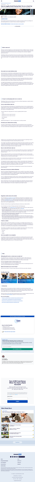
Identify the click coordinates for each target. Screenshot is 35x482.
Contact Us (19, 462)
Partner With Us (3, 464)
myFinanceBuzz (3, 465)
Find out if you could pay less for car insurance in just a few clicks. (12, 300)
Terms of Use (14, 478)
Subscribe (19, 464)
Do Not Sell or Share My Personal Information (17, 477)
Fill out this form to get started (10, 331)
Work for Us (19, 460)
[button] (33, 1)
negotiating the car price (9, 199)
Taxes (7, 4)
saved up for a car (13, 207)
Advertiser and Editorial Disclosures (6, 3)
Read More (17, 442)
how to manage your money (10, 197)
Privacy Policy (20, 475)
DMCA (17, 478)
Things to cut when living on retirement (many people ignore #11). (12, 297)
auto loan (22, 208)
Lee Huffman (5, 359)
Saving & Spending (3, 4)
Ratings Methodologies (4, 460)
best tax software (9, 294)
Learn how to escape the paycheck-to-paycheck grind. (10, 302)
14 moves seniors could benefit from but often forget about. (11, 299)
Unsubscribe (20, 478)
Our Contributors (3, 462)
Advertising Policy (15, 475)
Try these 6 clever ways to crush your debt (12, 23)
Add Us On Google (22, 456)
